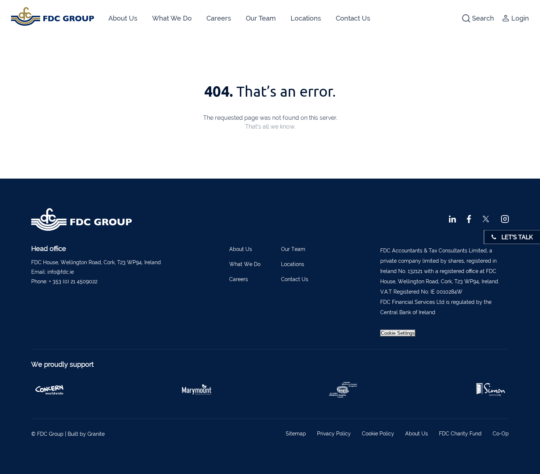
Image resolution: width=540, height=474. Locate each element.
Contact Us (353, 18)
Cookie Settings (398, 333)
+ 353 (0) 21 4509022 (73, 281)
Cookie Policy (378, 434)
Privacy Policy (334, 434)
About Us (122, 18)
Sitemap (296, 434)
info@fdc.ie (60, 272)
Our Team (261, 18)
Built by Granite (86, 434)
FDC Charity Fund (460, 434)
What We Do (172, 18)
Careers (218, 18)
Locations (306, 18)
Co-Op (501, 434)
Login (520, 18)
